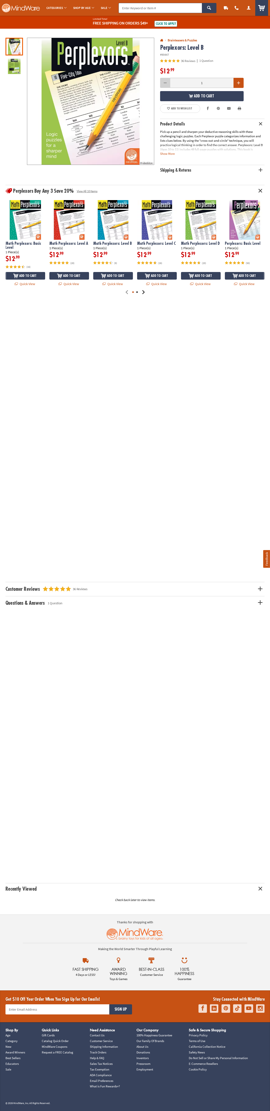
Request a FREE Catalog (57, 1052)
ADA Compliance (101, 1075)
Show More (167, 154)
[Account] (248, 8)
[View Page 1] (133, 292)
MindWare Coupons (54, 1047)
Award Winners (15, 1052)
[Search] (209, 8)
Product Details (172, 124)
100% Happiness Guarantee (154, 1035)
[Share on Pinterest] (218, 109)
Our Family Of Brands (150, 1041)
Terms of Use (197, 1041)
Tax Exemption (99, 1069)
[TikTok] (237, 1008)
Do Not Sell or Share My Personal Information (218, 1058)
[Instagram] (260, 1008)
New (8, 1047)
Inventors (142, 1058)
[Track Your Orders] (226, 8)
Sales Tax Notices (101, 1064)
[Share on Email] (229, 109)
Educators (12, 1064)
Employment (144, 1069)
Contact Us (97, 1035)
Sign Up (121, 1009)
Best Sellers (12, 1058)
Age (7, 1035)
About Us (142, 1047)
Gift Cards (48, 1035)
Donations (143, 1052)
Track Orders (98, 1052)
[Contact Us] (236, 8)
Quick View (27, 284)
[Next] (143, 292)
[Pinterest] (225, 1008)
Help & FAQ (97, 1058)
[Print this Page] (239, 109)
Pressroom (143, 1064)
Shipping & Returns (175, 170)
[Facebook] (202, 1008)
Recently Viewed (21, 888)
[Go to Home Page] (161, 40)
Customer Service (101, 1041)
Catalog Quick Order (55, 1041)
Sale (8, 1069)
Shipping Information (104, 1047)
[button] (90, 101)
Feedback (267, 559)
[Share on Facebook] (208, 109)
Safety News (197, 1052)
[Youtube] (248, 1008)
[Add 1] (239, 83)
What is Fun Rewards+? (105, 1086)
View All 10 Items (87, 191)
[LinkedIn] (214, 1008)
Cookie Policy (198, 1069)
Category (11, 1041)
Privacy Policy (198, 1035)
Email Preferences (101, 1081)
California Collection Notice (207, 1047)
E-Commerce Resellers (203, 1064)
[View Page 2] (137, 292)
